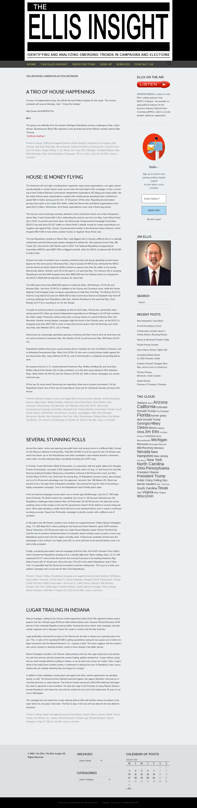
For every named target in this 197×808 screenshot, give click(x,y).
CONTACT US (144, 64)
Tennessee (69, 153)
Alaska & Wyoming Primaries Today (153, 340)
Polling (46, 143)
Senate (45, 714)
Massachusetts (144, 440)
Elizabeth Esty (70, 409)
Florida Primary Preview (147, 345)
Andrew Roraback (111, 398)
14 (154, 774)
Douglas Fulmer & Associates (98, 579)
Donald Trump (146, 411)
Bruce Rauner (63, 146)
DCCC (93, 405)
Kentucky (140, 436)
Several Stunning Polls (55, 439)
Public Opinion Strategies (89, 586)
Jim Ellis (104, 153)
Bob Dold (39, 146)
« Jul (128, 788)
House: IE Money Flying (54, 177)
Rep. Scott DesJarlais (52, 153)
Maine (158, 436)
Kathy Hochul (83, 583)
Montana (159, 448)
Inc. (48, 718)
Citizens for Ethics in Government (87, 146)
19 (142, 778)
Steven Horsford (34, 590)
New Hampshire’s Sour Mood (150, 321)
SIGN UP (106, 64)
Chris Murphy (43, 405)
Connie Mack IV (57, 579)
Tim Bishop (31, 420)
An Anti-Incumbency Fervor (149, 326)
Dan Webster (72, 405)
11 (136, 774)
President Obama (105, 150)
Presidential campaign (62, 576)
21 (154, 778)
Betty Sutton (41, 402)
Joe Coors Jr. (69, 583)
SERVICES (123, 64)
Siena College (109, 586)
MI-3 (83, 150)
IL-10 (59, 150)
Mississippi (153, 444)
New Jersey (161, 456)
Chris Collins (32, 579)
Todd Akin (48, 590)
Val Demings (58, 420)
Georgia (143, 423)
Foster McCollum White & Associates (44, 583)
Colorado (44, 579)
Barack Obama (90, 714)
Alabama (142, 402)
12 (142, 774)
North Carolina (150, 464)
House (39, 143)
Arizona (30, 402)
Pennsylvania (85, 416)
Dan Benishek (57, 405)
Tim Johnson (44, 420)
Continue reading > (35, 136)
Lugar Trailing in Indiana (58, 610)
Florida (111, 409)
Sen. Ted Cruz (163, 484)
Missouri (95, 583)
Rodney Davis (100, 416)
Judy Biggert (84, 412)
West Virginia (160, 492)
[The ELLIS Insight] (98, 30)
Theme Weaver (130, 803)
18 (135, 778)
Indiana (54, 718)
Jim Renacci (61, 412)
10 (129, 774)
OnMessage (51, 586)
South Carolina (147, 488)
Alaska (150, 403)
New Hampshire (54, 416)
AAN (74, 398)
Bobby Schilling (55, 402)
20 (148, 778)
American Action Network (74, 143)
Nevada (41, 416)
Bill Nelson (115, 576)
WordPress (91, 803)
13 (148, 774)
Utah (139, 492)
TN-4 (78, 153)
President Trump (151, 476)
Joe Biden (163, 432)
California (68, 402)
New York (67, 416)
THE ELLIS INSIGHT (54, 64)
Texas (163, 488)
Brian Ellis (50, 146)
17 (129, 778)
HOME (31, 64)
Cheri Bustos (99, 402)
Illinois (67, 150)
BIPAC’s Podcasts (145, 101)
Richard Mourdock (97, 718)
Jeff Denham (47, 412)
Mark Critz (97, 412)
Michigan (91, 150)
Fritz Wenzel (39, 718)
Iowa (140, 432)
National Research (66, 718)
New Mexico (141, 460)
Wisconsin (145, 496)
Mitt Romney (107, 583)
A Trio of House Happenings (60, 91)
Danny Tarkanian (74, 579)
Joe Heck (72, 412)
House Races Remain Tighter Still (152, 350)
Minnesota (31, 416)
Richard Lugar (82, 718)
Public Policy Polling (149, 480)
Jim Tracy (75, 150)
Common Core (112, 146)
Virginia (147, 492)
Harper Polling (49, 150)
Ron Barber (113, 416)
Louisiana (150, 436)
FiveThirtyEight (162, 411)
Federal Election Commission (92, 409)
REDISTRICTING (84, 64)
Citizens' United (105, 714)
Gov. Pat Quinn (33, 150)
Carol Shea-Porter (83, 402)
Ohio (76, 416)
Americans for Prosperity (99, 143)
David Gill (84, 405)
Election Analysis (44, 398)
